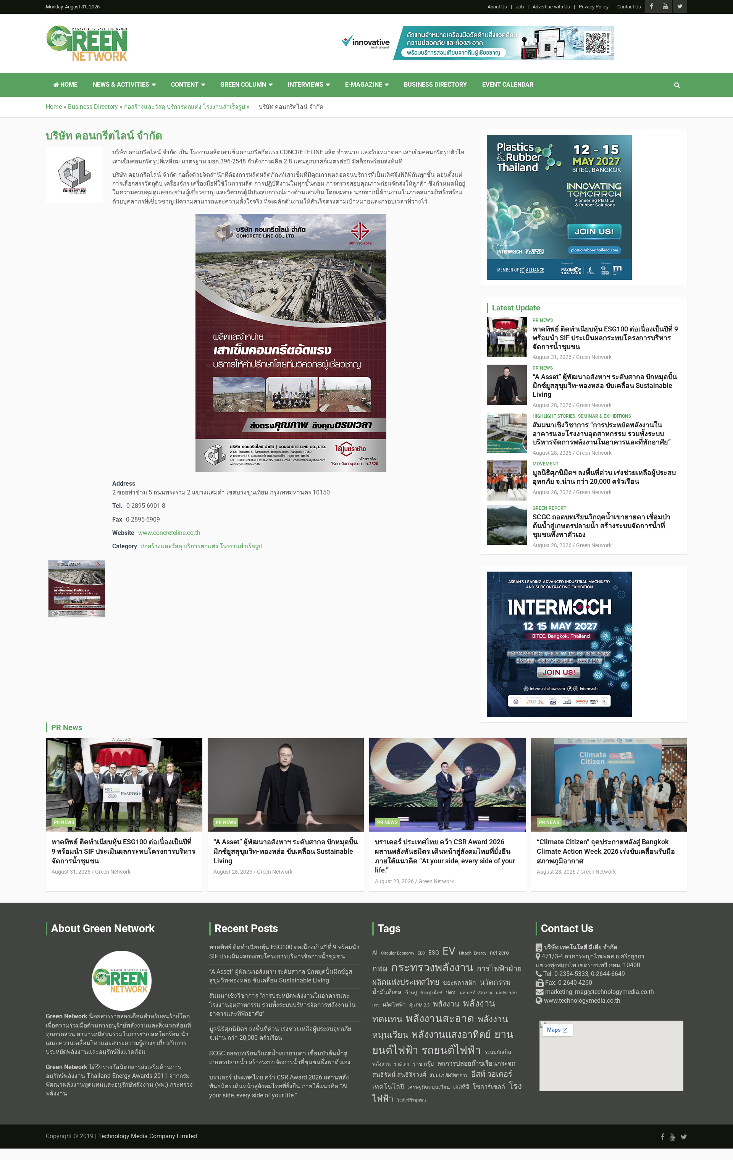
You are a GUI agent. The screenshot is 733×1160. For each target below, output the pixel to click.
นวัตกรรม (495, 982)
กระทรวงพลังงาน (432, 967)
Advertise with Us (551, 7)
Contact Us (629, 7)
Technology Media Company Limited (147, 1136)
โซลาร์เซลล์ (489, 1087)
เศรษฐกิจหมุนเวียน (428, 1087)
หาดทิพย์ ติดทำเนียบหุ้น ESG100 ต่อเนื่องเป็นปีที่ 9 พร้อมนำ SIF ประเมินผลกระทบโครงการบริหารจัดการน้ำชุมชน (605, 338)
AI (375, 952)
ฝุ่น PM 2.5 (419, 1005)
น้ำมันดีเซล (387, 992)
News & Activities (121, 84)
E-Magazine (363, 84)
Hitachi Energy (472, 953)
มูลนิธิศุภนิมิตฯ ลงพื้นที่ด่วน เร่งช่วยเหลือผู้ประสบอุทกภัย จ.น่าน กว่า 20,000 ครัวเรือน (604, 477)
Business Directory (435, 84)
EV (448, 951)
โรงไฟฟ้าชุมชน (411, 1100)
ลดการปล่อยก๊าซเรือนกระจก (476, 1063)
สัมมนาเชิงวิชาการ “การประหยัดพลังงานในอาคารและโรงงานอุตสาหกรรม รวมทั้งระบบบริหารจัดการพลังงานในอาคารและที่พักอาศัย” (602, 433)
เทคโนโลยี (388, 1087)
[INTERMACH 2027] (559, 575)
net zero (499, 953)
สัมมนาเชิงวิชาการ (448, 1075)
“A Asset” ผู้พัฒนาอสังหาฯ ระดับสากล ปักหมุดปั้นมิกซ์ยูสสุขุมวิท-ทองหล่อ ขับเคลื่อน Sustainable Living (605, 385)
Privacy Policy (594, 7)
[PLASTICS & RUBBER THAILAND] (559, 139)
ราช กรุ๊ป (423, 1064)
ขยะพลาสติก (459, 982)
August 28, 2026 (552, 405)
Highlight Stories (554, 416)
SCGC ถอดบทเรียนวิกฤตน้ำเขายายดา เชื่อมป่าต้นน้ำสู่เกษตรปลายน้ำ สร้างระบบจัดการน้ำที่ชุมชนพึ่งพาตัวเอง (601, 525)
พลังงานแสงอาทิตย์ (451, 1034)
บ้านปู (411, 992)
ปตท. (451, 992)
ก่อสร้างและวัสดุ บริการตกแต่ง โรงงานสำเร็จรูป (201, 546)
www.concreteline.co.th (169, 533)
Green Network (594, 357)
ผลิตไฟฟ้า (394, 1005)
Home (68, 84)
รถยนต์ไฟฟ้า (451, 1050)
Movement (546, 464)
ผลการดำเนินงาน (476, 992)
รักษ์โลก (401, 1064)
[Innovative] (475, 30)
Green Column (243, 84)
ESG (433, 952)
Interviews (305, 84)
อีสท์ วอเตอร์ (491, 1074)
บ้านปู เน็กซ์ (431, 992)
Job (520, 7)
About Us (497, 7)
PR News (543, 320)
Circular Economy (397, 953)
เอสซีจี (461, 1087)
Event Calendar (507, 84)
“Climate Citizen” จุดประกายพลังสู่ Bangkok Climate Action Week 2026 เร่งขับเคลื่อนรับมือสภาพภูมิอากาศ (606, 851)
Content (185, 84)
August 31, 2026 (552, 357)
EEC (421, 953)
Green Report (549, 508)
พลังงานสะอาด (440, 1018)
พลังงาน (446, 1003)
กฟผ (379, 968)
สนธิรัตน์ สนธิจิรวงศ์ (399, 1074)
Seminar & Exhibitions (604, 416)
